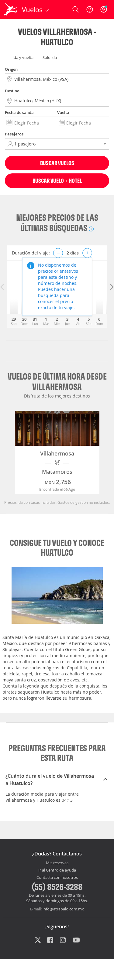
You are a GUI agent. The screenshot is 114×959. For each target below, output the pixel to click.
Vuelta (63, 112)
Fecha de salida (19, 112)
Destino (12, 91)
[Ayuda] (89, 9)
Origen (11, 69)
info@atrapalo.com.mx (63, 909)
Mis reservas (57, 863)
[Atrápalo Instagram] (63, 941)
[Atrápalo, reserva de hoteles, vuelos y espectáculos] (10, 9)
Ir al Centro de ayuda (57, 870)
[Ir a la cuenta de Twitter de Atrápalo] (37, 941)
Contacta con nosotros (57, 877)
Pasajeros (14, 134)
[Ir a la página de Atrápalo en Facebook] (50, 941)
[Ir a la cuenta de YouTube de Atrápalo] (76, 941)
